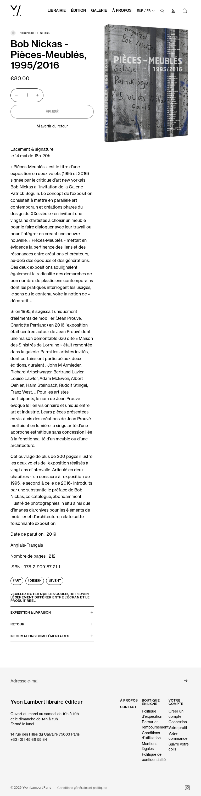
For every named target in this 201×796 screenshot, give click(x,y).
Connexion (178, 722)
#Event (54, 580)
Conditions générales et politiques (82, 788)
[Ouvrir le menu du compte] (173, 10)
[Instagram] (187, 787)
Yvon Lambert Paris (37, 787)
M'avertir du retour (52, 126)
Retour (17, 624)
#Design (35, 580)
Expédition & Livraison (30, 612)
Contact (128, 707)
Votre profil (178, 727)
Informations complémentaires (39, 636)
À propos (129, 700)
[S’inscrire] (186, 681)
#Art (17, 580)
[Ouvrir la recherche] (162, 10)
